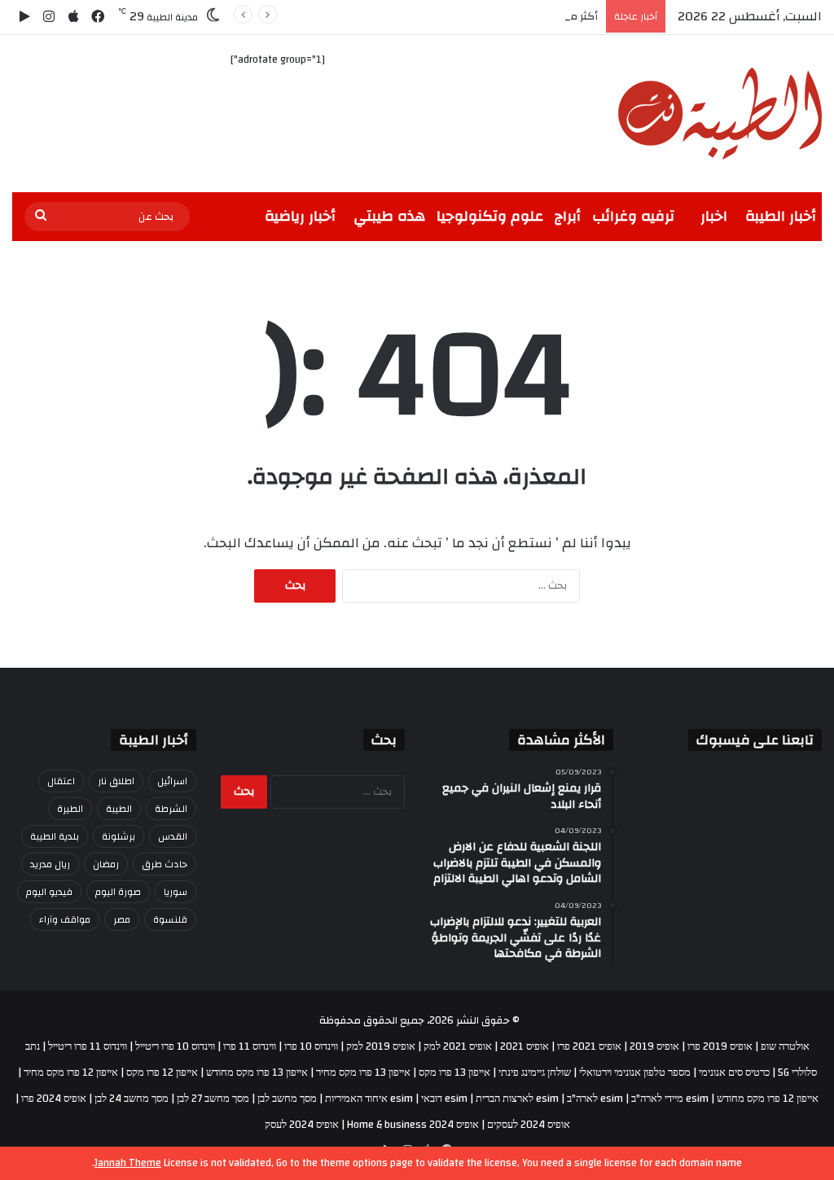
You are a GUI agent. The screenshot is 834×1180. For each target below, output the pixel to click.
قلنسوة (170, 919)
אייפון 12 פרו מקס (162, 1072)
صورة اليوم (118, 892)
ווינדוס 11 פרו (249, 1046)
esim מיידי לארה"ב (670, 1098)
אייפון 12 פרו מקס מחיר (71, 1072)
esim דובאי (444, 1098)
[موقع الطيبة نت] (720, 114)
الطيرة (70, 809)
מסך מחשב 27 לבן (213, 1098)
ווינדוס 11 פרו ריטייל (87, 1046)
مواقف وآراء (64, 919)
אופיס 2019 (654, 1046)
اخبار (713, 216)
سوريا (175, 892)
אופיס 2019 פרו (720, 1046)
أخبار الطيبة (780, 216)
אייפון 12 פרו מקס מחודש (768, 1098)
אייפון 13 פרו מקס (454, 1072)
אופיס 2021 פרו (589, 1046)
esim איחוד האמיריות (369, 1098)
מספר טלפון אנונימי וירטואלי (635, 1072)
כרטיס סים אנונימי (734, 1072)
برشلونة (118, 836)
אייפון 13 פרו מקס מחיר (363, 1072)
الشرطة (171, 809)
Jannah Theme (127, 1163)
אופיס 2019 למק (380, 1046)
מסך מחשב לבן (287, 1098)
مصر (121, 919)
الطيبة (119, 809)
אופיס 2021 (524, 1046)
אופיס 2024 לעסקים (528, 1124)
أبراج (568, 216)
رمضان (106, 864)
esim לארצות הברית (517, 1098)
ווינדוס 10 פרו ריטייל (175, 1046)
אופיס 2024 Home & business (413, 1124)
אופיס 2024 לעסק (302, 1124)
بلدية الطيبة (54, 836)
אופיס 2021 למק (458, 1046)
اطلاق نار (116, 781)
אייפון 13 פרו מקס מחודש (257, 1072)
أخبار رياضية (300, 216)
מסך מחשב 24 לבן (131, 1098)
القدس (172, 836)
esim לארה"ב (595, 1098)
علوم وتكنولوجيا (490, 216)
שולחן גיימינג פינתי (534, 1072)
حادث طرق (164, 864)
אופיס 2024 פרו (53, 1098)
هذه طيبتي (389, 216)
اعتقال (61, 781)
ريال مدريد (50, 864)
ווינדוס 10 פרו (311, 1046)
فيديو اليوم (49, 892)
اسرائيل (172, 781)
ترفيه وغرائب (633, 216)
